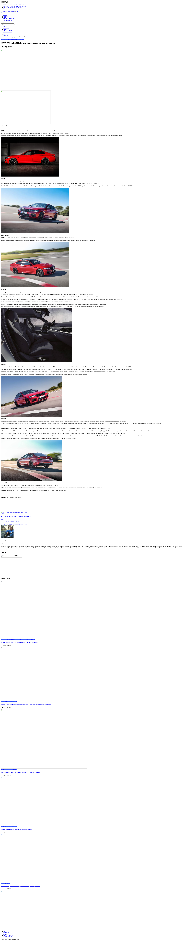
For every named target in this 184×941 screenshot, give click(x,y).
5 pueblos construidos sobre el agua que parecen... (14, 6)
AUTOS (5, 17)
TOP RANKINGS (7, 20)
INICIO (5, 15)
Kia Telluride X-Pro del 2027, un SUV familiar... (14, 5)
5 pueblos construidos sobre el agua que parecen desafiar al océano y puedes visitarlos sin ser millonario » (26, 704)
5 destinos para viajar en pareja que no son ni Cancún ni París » (16, 829)
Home (4, 34)
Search (16, 555)
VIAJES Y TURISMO (8, 18)
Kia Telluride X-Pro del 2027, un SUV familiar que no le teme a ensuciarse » (19, 642)
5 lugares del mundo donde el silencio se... (13, 7)
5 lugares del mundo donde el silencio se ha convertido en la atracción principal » (20, 772)
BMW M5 (5, 35)
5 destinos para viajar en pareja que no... (12, 8)
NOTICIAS (6, 16)
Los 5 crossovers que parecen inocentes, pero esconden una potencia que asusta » (20, 886)
